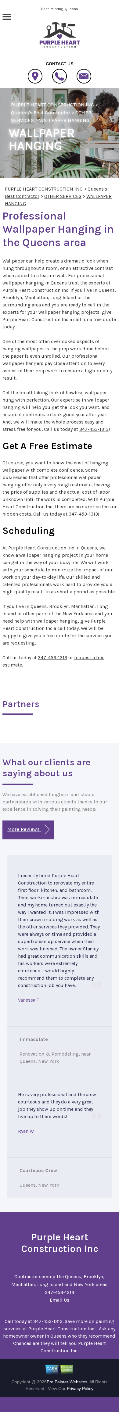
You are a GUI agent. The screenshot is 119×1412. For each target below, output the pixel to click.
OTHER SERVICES (62, 196)
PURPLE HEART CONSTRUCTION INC (52, 105)
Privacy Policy (80, 1388)
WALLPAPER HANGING (64, 120)
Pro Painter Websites (67, 1381)
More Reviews (24, 829)
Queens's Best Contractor (40, 112)
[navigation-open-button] (6, 16)
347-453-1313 (94, 429)
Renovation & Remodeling (49, 1054)
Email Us (59, 1300)
